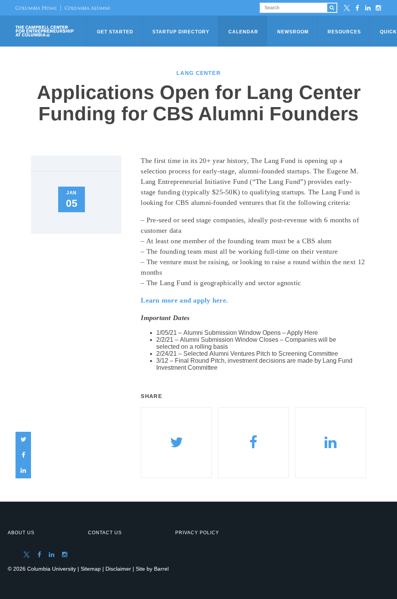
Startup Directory (180, 32)
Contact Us (105, 532)
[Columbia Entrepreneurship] (52, 31)
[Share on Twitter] (23, 439)
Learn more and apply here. (184, 300)
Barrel (161, 569)
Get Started (115, 32)
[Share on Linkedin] (330, 442)
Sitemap (91, 569)
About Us (21, 532)
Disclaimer (118, 569)
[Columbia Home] (36, 8)
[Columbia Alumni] (85, 8)
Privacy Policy (197, 532)
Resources (344, 32)
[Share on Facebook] (23, 455)
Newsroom (293, 32)
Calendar (243, 32)
